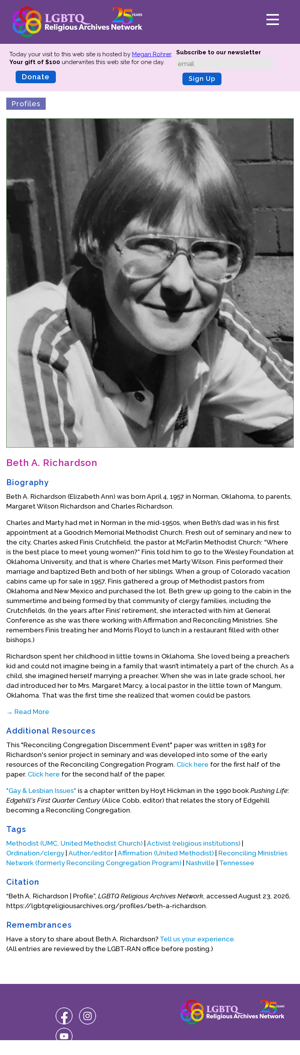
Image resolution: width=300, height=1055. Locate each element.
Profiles (26, 104)
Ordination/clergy (35, 853)
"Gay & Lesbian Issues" (41, 790)
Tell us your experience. (198, 939)
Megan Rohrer (151, 54)
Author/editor (90, 853)
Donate (36, 77)
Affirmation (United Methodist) (166, 853)
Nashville (200, 863)
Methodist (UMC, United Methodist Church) (74, 843)
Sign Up (202, 78)
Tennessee (236, 863)
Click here (193, 764)
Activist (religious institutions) (193, 843)
